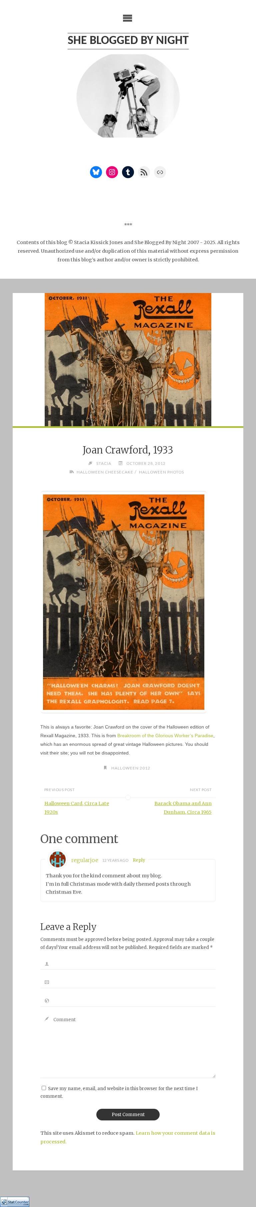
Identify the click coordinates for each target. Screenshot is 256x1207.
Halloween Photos (161, 471)
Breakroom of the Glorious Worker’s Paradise (165, 735)
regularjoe (84, 860)
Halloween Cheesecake (105, 471)
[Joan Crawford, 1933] (128, 404)
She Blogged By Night (128, 41)
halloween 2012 (130, 767)
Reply (139, 860)
